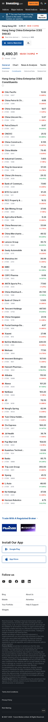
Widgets (5, 610)
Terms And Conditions (10, 692)
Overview (5, 71)
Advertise (30, 599)
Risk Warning (6, 708)
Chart (15, 65)
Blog (4, 594)
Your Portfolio (7, 605)
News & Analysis (29, 65)
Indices (5, 10)
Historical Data (29, 71)
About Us (29, 594)
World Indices (31, 10)
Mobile (5, 599)
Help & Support (32, 605)
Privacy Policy (7, 700)
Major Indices (17, 10)
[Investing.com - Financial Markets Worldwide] (14, 3)
